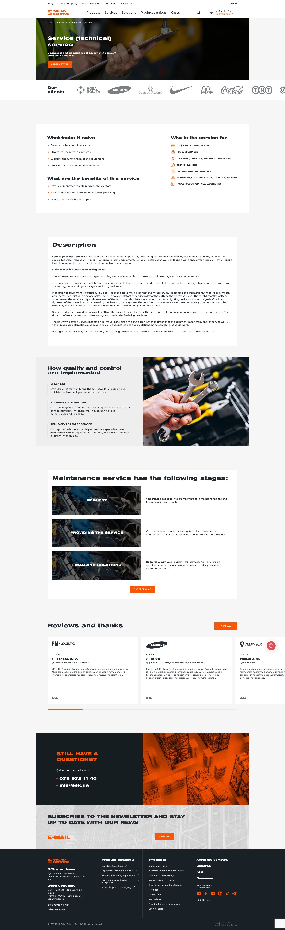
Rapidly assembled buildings (117, 871)
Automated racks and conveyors (166, 871)
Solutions (129, 12)
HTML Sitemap (203, 900)
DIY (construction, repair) (193, 145)
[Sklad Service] (58, 12)
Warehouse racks (158, 866)
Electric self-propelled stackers (165, 885)
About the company (212, 860)
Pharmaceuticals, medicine (194, 171)
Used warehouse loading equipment (115, 881)
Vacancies (126, 3)
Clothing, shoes (187, 165)
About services (91, 3)
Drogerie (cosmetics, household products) (204, 158)
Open (55, 697)
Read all (226, 626)
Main (50, 22)
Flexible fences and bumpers (164, 904)
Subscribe (165, 836)
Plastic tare (155, 894)
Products (93, 12)
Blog (50, 3)
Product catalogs (153, 12)
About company (67, 3)
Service (60, 22)
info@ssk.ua (74, 785)
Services (111, 12)
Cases (175, 12)
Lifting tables (156, 909)
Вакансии (205, 878)
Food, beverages (187, 152)
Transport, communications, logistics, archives (207, 177)
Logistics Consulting (112, 866)
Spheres (204, 866)
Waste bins (155, 899)
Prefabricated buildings (161, 875)
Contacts (110, 3)
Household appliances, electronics (199, 184)
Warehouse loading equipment (118, 875)
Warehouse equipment (161, 880)
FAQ (200, 872)
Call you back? (224, 13)
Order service (59, 64)
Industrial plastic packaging (116, 887)
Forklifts (153, 890)
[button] (271, 645)
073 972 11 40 (223, 11)
